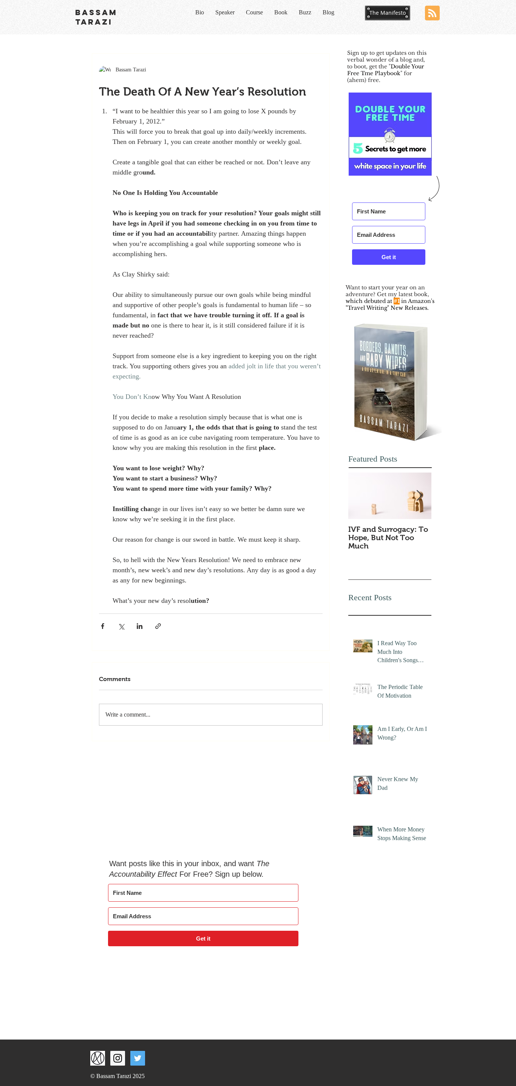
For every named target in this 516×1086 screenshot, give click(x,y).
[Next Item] (419, 496)
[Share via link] (158, 626)
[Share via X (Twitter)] (121, 626)
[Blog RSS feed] (432, 13)
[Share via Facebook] (102, 626)
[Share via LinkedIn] (139, 626)
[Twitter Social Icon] (137, 1058)
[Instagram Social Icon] (117, 1058)
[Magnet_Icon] (97, 1058)
